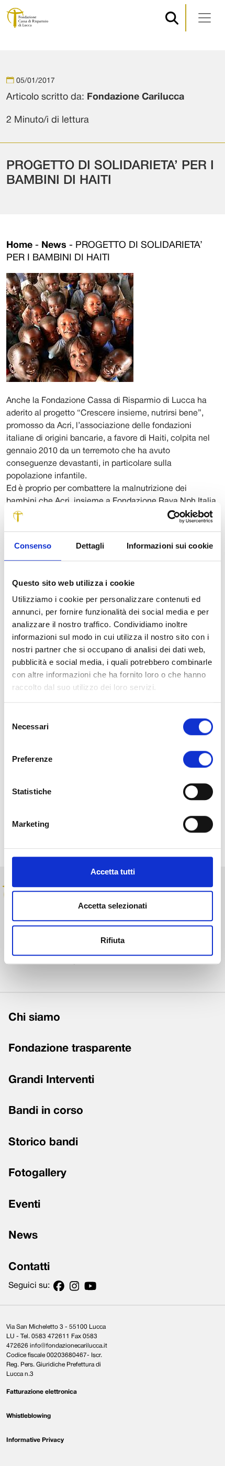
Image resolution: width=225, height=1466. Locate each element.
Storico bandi (43, 1142)
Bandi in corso (45, 1111)
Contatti (29, 1267)
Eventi (24, 1205)
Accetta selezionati (112, 905)
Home (19, 245)
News (53, 245)
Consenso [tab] (33, 545)
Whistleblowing (28, 1416)
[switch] (198, 759)
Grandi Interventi (51, 1080)
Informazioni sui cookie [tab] (170, 545)
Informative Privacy (35, 1440)
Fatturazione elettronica (41, 1392)
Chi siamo (34, 1018)
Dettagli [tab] (90, 545)
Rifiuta (112, 940)
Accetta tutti (113, 871)
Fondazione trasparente (69, 1049)
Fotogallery (37, 1173)
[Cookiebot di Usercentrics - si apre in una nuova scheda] (167, 516)
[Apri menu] (204, 17)
